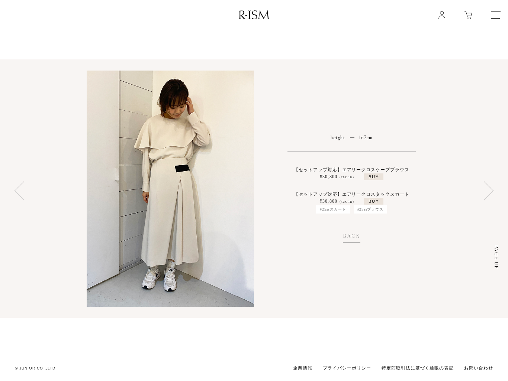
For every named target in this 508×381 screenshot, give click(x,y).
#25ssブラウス (370, 209)
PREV (486, 190)
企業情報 (302, 368)
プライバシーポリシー (347, 368)
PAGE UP (496, 257)
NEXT (21, 190)
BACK (351, 236)
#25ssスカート (333, 209)
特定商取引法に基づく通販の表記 (418, 368)
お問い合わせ (478, 368)
